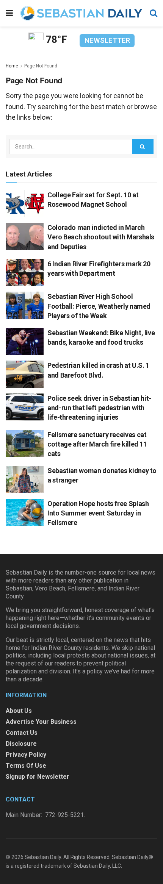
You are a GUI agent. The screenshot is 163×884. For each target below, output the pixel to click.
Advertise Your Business (41, 721)
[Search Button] (153, 13)
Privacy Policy (26, 754)
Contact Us (22, 732)
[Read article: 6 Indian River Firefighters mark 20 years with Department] (25, 272)
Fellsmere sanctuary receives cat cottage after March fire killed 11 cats (97, 444)
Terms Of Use (26, 765)
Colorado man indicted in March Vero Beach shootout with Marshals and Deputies (100, 236)
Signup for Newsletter (37, 776)
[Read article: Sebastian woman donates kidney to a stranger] (25, 479)
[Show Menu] (9, 13)
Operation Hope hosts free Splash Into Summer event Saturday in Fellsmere (98, 513)
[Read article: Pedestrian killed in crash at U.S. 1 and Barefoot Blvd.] (25, 374)
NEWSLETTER (107, 40)
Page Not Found (40, 66)
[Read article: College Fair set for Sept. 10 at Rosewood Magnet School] (25, 203)
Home (12, 66)
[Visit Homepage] (81, 13)
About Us (19, 710)
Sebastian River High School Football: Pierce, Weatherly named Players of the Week (98, 305)
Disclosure (21, 743)
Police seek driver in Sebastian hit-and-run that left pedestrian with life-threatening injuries (99, 407)
